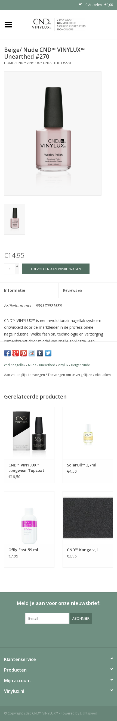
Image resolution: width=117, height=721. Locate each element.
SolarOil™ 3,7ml (81, 465)
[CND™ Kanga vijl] (88, 517)
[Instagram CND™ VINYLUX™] (63, 635)
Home (9, 63)
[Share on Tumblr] (40, 353)
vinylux (63, 365)
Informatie (14, 290)
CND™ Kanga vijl (82, 549)
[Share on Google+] (15, 353)
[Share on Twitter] (48, 353)
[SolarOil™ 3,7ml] (88, 433)
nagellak (19, 365)
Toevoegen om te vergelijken (70, 374)
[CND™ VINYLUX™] (66, 24)
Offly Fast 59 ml (23, 549)
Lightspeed (88, 713)
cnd (7, 365)
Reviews (72, 290)
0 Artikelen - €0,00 (99, 4)
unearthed (47, 365)
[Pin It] (23, 353)
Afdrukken (103, 374)
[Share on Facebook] (7, 353)
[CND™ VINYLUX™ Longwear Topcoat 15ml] (29, 433)
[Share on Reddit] (32, 353)
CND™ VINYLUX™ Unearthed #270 (43, 63)
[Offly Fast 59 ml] (29, 517)
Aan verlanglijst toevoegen (24, 374)
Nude (32, 365)
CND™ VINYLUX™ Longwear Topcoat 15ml (26, 467)
